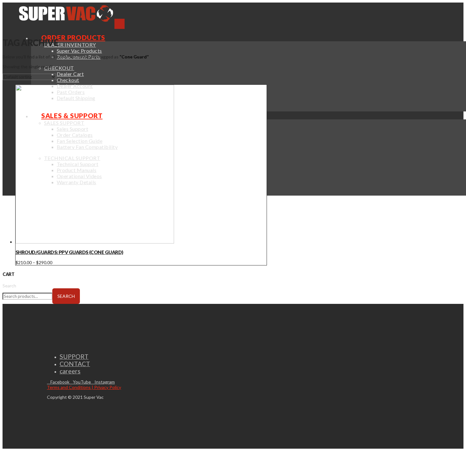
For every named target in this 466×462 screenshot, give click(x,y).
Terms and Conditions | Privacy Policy (84, 387)
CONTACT (75, 363)
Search (9, 285)
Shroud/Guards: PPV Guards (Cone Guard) (69, 252)
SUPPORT (74, 356)
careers (70, 371)
